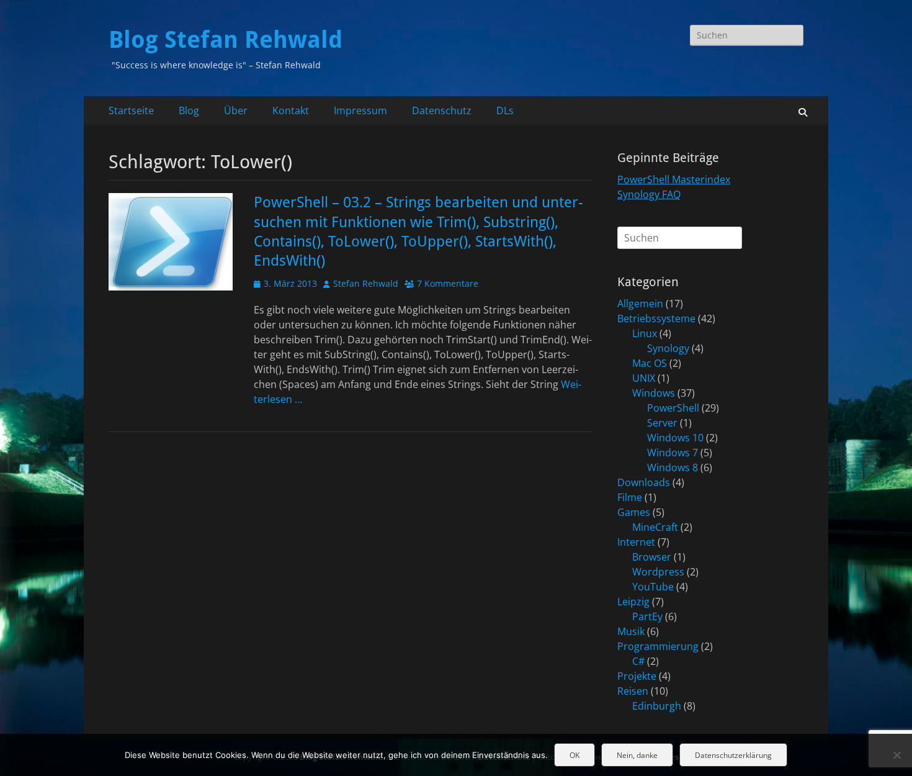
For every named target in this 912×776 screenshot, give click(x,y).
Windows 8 (672, 467)
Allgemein (640, 303)
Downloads (643, 482)
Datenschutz (442, 110)
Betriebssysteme (656, 318)
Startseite (131, 110)
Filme (629, 497)
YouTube (653, 586)
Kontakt (290, 110)
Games (633, 512)
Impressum (360, 110)
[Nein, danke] (896, 755)
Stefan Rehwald (365, 283)
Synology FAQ (649, 194)
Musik (631, 631)
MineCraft (655, 527)
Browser (651, 557)
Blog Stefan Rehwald (225, 39)
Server (662, 423)
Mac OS (649, 363)
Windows (653, 393)
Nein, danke (637, 755)
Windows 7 (672, 452)
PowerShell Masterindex (673, 179)
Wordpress (658, 572)
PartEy (647, 616)
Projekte (636, 676)
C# (638, 661)
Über (236, 110)
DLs (505, 110)
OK (574, 755)
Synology (668, 348)
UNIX (643, 378)
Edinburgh (656, 706)
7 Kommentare (447, 283)
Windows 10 (675, 437)
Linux (644, 333)
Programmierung (658, 646)
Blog (189, 110)
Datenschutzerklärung (733, 755)
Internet (636, 542)
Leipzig (633, 601)
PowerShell (673, 408)
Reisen (632, 691)
